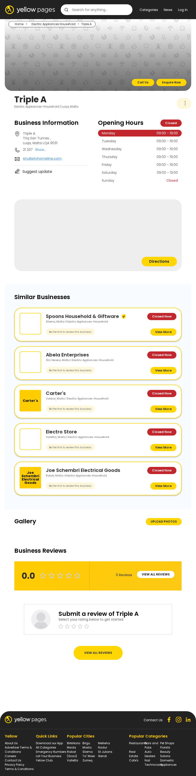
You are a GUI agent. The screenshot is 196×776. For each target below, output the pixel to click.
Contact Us (13, 760)
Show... (40, 149)
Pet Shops (167, 743)
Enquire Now (171, 82)
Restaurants (138, 743)
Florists (165, 747)
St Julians (105, 752)
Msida (71, 747)
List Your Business (48, 756)
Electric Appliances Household (54, 24)
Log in (183, 9)
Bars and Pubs (151, 745)
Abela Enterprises (67, 354)
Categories (149, 9)
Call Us (142, 82)
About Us (11, 743)
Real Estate (133, 754)
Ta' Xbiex (88, 756)
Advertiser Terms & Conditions (18, 749)
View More (163, 332)
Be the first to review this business (70, 332)
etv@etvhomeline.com (42, 158)
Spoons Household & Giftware (82, 316)
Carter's (56, 393)
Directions (159, 261)
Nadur (102, 747)
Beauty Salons (165, 754)
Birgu (86, 743)
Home (19, 24)
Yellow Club (44, 760)
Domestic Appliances (168, 762)
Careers (10, 756)
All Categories (46, 747)
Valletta (72, 760)
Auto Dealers (150, 754)
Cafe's (133, 760)
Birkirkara (73, 743)
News (168, 9)
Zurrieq (87, 760)
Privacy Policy (14, 765)
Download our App (49, 743)
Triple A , (40, 138)
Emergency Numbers (51, 752)
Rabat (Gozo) (72, 754)
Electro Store (61, 431)
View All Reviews (156, 574)
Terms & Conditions (19, 769)
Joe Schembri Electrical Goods (83, 470)
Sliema (87, 752)
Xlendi (102, 756)
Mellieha (104, 743)
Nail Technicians (154, 762)
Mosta (87, 747)
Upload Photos (164, 521)
